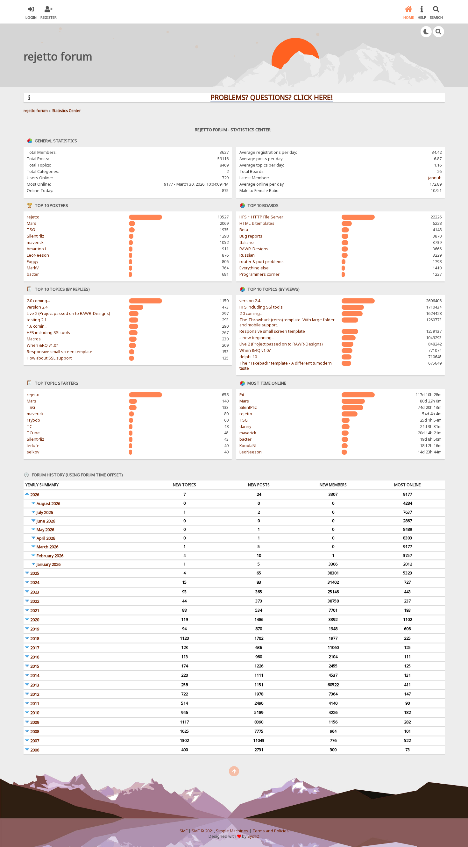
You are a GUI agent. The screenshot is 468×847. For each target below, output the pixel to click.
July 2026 (45, 512)
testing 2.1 (36, 320)
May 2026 (45, 529)
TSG (31, 229)
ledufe (33, 445)
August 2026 (48, 503)
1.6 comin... (37, 326)
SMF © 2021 (203, 831)
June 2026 (46, 521)
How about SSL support (49, 358)
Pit (241, 394)
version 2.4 (37, 307)
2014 (34, 675)
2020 (34, 620)
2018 (34, 638)
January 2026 (48, 564)
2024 (34, 582)
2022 (34, 601)
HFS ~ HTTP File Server (261, 217)
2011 (34, 703)
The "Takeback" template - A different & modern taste (285, 365)
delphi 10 (248, 356)
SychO (253, 836)
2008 (34, 731)
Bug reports (250, 236)
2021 (34, 610)
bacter (33, 274)
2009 (34, 722)
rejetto (33, 217)
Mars (31, 223)
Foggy (32, 261)
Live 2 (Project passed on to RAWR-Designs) (68, 313)
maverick (35, 242)
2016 (34, 657)
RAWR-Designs (253, 249)
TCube (33, 433)
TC (29, 426)
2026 (34, 494)
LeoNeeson (38, 255)
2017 (34, 648)
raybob (33, 420)
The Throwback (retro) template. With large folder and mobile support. (287, 322)
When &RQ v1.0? (42, 345)
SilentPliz (35, 236)
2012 (34, 694)
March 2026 (47, 547)
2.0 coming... (38, 300)
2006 (34, 750)
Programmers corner (259, 274)
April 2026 (46, 538)
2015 (34, 666)
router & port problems (261, 261)
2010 (34, 712)
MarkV (33, 268)
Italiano (246, 242)
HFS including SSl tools (48, 332)
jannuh (435, 178)
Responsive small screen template (59, 351)
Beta (243, 229)
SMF (184, 831)
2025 (34, 573)
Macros (34, 339)
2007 (34, 741)
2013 (34, 685)
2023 (34, 592)
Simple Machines (232, 831)
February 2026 (50, 556)
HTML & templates (256, 223)
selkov (33, 452)
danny (245, 426)
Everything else (254, 268)
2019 (34, 629)
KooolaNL (248, 445)
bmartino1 (36, 249)
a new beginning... (256, 337)
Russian (247, 255)
